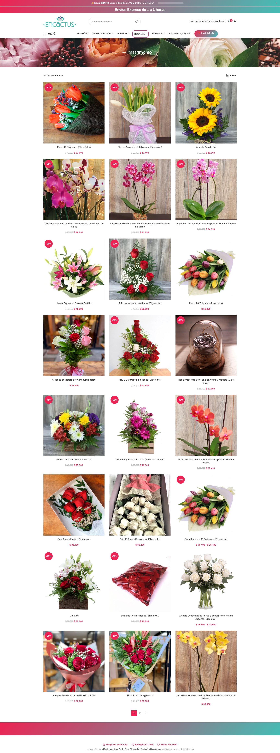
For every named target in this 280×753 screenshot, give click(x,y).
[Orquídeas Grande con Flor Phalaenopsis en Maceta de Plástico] (206, 661)
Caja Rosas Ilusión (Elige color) (74, 539)
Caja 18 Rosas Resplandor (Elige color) (140, 539)
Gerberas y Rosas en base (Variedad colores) (140, 459)
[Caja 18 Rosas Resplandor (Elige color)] (139, 505)
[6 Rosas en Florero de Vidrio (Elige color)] (74, 345)
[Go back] (124, 52)
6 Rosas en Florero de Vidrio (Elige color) (74, 379)
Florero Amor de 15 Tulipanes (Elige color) (140, 147)
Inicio (46, 75)
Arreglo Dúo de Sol (206, 147)
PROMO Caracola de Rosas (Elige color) (140, 379)
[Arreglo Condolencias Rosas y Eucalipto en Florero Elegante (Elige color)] (206, 581)
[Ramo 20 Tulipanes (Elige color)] (206, 269)
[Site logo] (59, 21)
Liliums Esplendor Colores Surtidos (74, 303)
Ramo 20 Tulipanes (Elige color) (206, 303)
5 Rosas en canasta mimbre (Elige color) (139, 303)
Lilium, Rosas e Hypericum (140, 695)
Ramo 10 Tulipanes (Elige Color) (74, 147)
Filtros (233, 75)
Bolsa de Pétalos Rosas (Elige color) (140, 615)
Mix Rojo (74, 615)
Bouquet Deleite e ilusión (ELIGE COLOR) (74, 695)
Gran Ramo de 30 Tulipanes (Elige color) (206, 539)
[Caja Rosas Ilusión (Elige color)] (74, 505)
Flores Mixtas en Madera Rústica (74, 459)
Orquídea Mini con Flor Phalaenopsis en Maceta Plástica (206, 223)
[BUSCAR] (137, 21)
